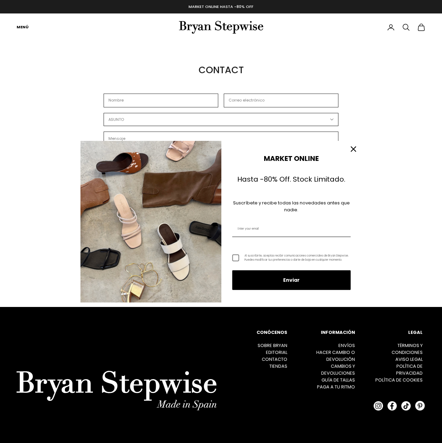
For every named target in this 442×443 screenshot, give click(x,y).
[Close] (353, 149)
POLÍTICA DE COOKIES (399, 380)
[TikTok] (406, 406)
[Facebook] (392, 406)
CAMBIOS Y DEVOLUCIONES (338, 369)
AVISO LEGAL (409, 359)
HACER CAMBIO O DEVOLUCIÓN (335, 356)
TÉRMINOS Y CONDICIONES (407, 349)
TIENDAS (278, 366)
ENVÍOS (346, 345)
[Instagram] (378, 406)
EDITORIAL (276, 352)
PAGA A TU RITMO (336, 387)
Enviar (291, 280)
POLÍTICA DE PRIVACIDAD (409, 369)
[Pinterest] (420, 406)
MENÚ (23, 27)
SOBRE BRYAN (272, 345)
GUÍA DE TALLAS (338, 380)
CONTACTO (274, 359)
